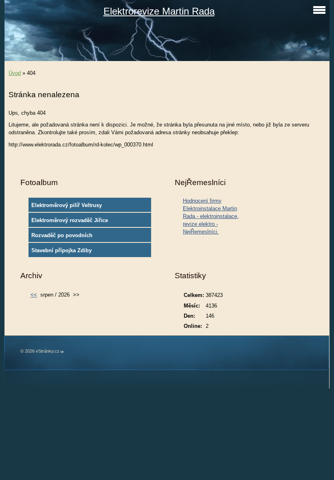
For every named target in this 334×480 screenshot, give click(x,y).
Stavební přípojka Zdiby (61, 250)
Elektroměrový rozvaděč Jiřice (69, 220)
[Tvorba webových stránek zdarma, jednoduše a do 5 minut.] (62, 351)
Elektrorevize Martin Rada (159, 11)
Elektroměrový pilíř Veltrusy (66, 205)
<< (34, 295)
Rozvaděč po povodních (61, 235)
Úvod (15, 73)
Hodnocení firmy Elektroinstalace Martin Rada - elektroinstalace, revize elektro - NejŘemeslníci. (211, 216)
